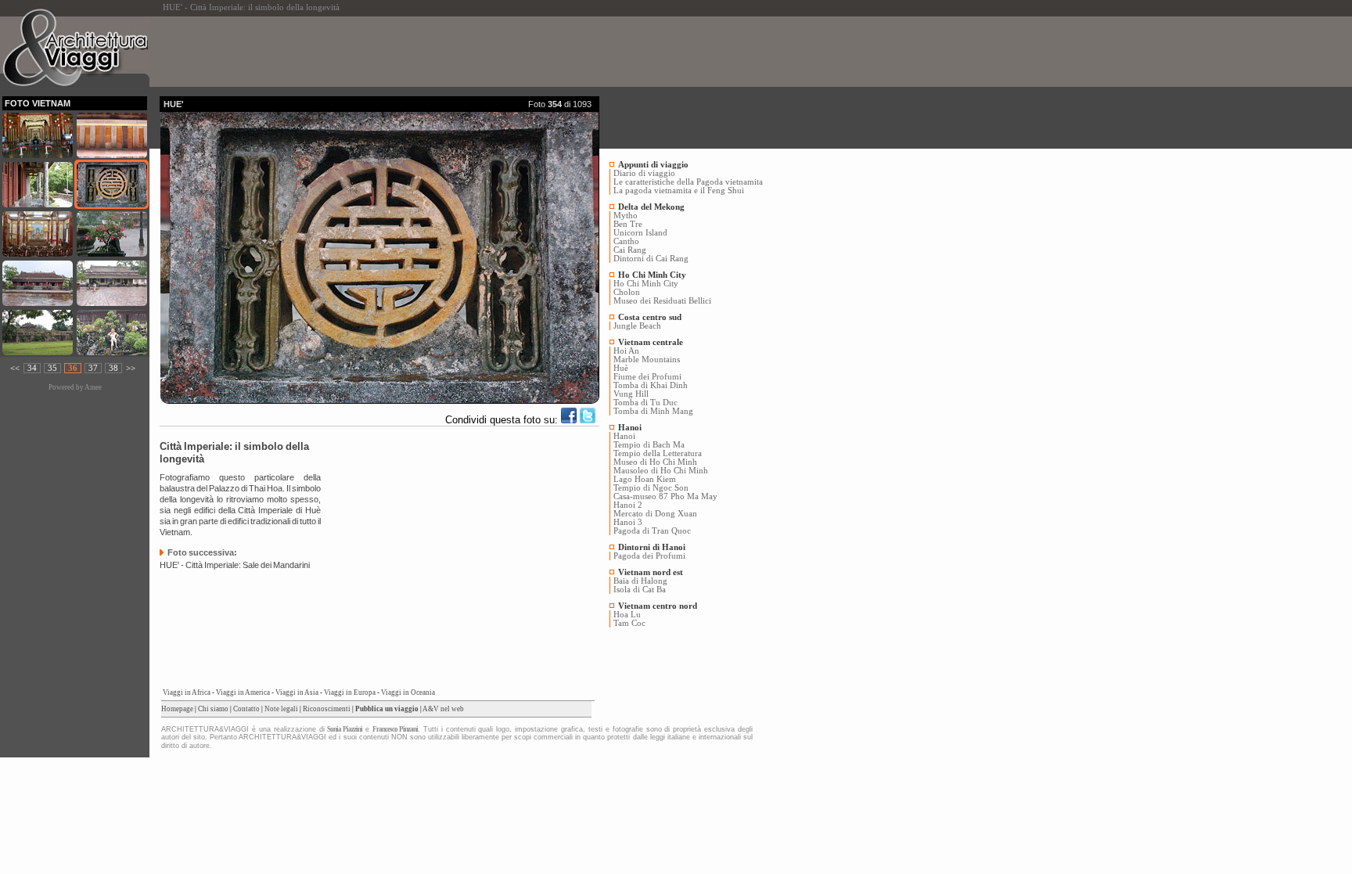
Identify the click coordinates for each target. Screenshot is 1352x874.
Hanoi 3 (627, 522)
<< (15, 368)
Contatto (246, 709)
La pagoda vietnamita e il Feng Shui (678, 190)
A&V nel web (443, 709)
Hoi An (626, 351)
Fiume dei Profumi (647, 376)
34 (32, 368)
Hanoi (624, 436)
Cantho (626, 241)
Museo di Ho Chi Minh (655, 462)
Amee (93, 387)
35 (52, 368)
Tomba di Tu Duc (645, 402)
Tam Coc (629, 623)
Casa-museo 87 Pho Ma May (665, 496)
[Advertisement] (444, 51)
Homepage (177, 709)
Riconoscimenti (327, 709)
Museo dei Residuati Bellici (662, 301)
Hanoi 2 (627, 505)
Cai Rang (629, 250)
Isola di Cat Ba (639, 589)
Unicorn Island (640, 232)
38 (113, 368)
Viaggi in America (243, 692)
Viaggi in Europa (350, 692)
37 (93, 368)
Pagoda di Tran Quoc (652, 531)
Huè (620, 368)
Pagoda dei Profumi (649, 556)
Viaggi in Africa (186, 692)
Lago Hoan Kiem (644, 479)
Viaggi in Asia (296, 692)
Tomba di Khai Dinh (650, 385)
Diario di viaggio (644, 173)
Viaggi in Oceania (408, 692)
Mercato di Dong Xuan (655, 513)
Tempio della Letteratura (657, 453)
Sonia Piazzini (344, 729)
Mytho (625, 215)
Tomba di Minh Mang (653, 411)
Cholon (626, 292)
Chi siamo (213, 709)
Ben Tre (627, 224)
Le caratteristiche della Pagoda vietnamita (688, 182)
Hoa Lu (627, 614)
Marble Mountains (646, 359)
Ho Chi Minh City (645, 283)
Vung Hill (631, 394)
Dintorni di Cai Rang (651, 258)
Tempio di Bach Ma (649, 445)
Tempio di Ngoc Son (651, 488)
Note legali (281, 709)
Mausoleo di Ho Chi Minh (660, 470)
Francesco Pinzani (395, 729)
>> (130, 368)
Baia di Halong (640, 581)
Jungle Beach (637, 326)
